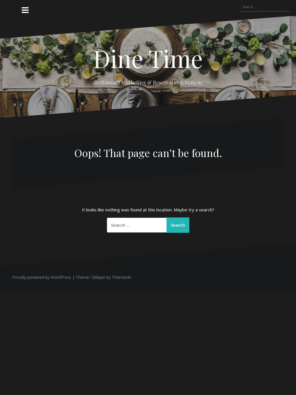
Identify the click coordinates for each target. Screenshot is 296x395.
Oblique (98, 277)
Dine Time (148, 58)
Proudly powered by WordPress (41, 277)
